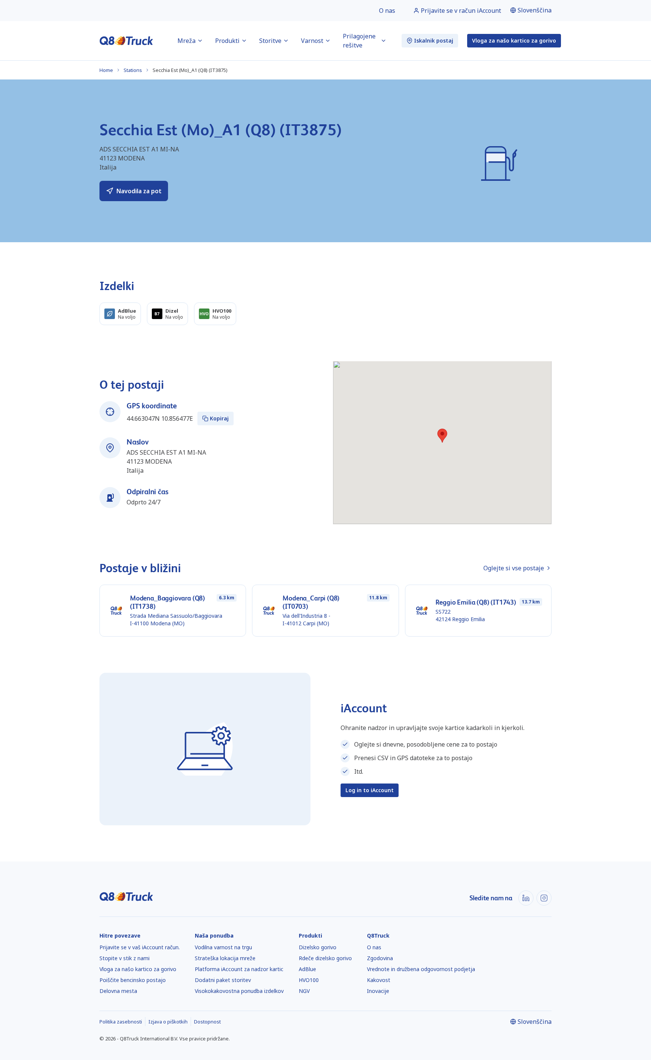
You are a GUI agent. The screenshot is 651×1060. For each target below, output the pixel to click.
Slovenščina (535, 10)
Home (106, 70)
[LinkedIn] (525, 898)
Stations (133, 70)
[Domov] (126, 40)
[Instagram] (544, 898)
